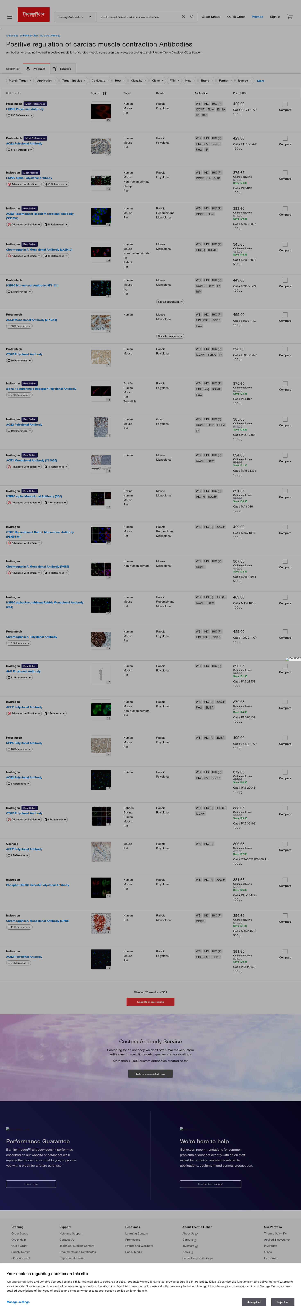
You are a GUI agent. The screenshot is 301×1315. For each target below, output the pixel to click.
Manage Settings (18, 1302)
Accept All (254, 1302)
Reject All (282, 1302)
